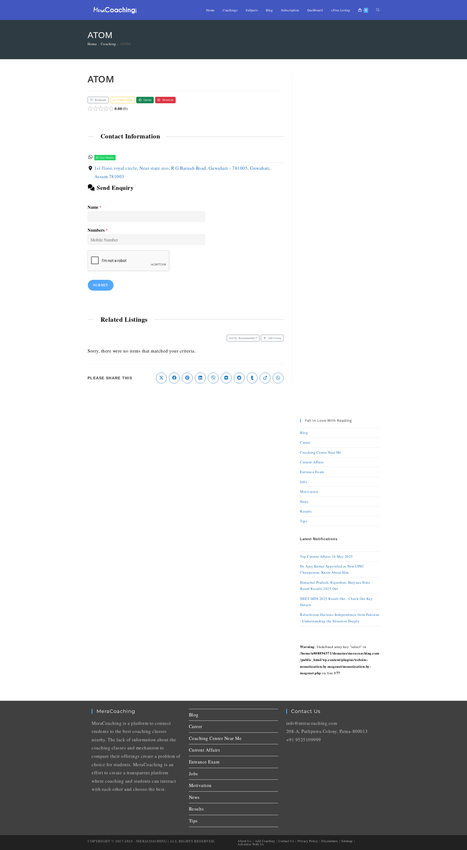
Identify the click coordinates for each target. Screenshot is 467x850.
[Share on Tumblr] (252, 378)
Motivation (309, 491)
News (304, 501)
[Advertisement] (339, 154)
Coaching (108, 43)
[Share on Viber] (213, 378)
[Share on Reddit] (239, 378)
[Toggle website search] (377, 10)
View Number (106, 157)
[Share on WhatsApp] (278, 378)
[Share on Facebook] (174, 378)
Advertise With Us (251, 844)
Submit (100, 285)
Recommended (242, 338)
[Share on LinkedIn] (200, 378)
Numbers (98, 230)
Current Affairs (312, 462)
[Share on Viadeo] (265, 378)
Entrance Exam (312, 471)
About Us (244, 841)
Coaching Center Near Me (320, 452)
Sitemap (347, 841)
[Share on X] (161, 378)
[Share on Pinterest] (187, 378)
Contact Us (286, 841)
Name (95, 207)
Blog (304, 432)
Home (92, 43)
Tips (303, 521)
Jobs (303, 481)
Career (305, 442)
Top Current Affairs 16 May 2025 (326, 556)
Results (306, 511)
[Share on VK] (226, 378)
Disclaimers (329, 841)
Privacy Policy (308, 841)
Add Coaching (265, 841)
